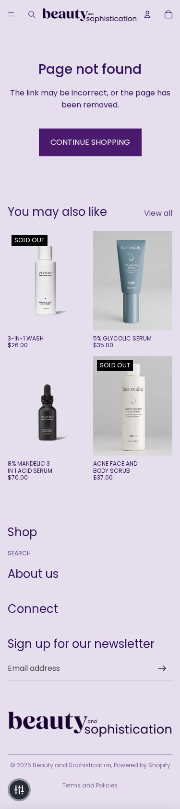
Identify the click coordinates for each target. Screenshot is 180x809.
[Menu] (11, 14)
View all (158, 213)
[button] (19, 789)
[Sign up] (162, 668)
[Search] (31, 14)
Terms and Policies (90, 785)
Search (19, 553)
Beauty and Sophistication (72, 765)
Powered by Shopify (142, 765)
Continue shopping (90, 142)
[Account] (147, 14)
